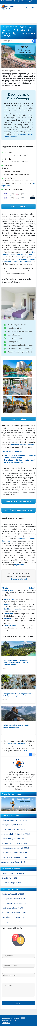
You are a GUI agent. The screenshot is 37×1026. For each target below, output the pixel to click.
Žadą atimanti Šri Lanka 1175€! (13, 917)
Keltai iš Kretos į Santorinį (11, 883)
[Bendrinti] (34, 41)
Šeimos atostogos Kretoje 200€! (13, 839)
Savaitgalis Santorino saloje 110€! (14, 857)
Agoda (18, 609)
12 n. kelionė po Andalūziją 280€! (14, 843)
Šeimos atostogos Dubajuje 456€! (14, 820)
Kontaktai (6, 1023)
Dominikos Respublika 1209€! (12, 894)
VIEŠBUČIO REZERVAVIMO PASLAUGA (18, 510)
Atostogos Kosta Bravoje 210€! (13, 862)
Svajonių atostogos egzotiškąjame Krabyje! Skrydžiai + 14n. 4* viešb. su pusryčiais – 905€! (15, 663)
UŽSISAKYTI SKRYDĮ (18, 206)
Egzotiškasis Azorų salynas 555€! (14, 903)
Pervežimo (8, 618)
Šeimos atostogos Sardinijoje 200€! (15, 848)
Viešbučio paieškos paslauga (12, 873)
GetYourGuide (10, 625)
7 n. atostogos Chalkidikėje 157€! (14, 853)
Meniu (32, 8)
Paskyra (33, 1)
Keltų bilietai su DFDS (9, 878)
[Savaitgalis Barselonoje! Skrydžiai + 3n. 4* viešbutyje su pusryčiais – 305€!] (18, 682)
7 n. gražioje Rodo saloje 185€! (13, 829)
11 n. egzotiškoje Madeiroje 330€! (14, 825)
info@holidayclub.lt (21, 1)
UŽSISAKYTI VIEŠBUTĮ (18, 419)
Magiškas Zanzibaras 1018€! (12, 908)
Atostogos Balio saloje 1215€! (12, 922)
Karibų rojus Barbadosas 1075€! (13, 899)
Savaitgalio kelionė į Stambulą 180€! (15, 834)
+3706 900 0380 (7, 1)
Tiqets (6, 604)
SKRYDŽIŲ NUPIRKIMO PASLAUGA (18, 501)
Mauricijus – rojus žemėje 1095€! (14, 913)
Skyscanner (9, 599)
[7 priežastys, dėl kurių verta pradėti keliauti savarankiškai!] (18, 713)
